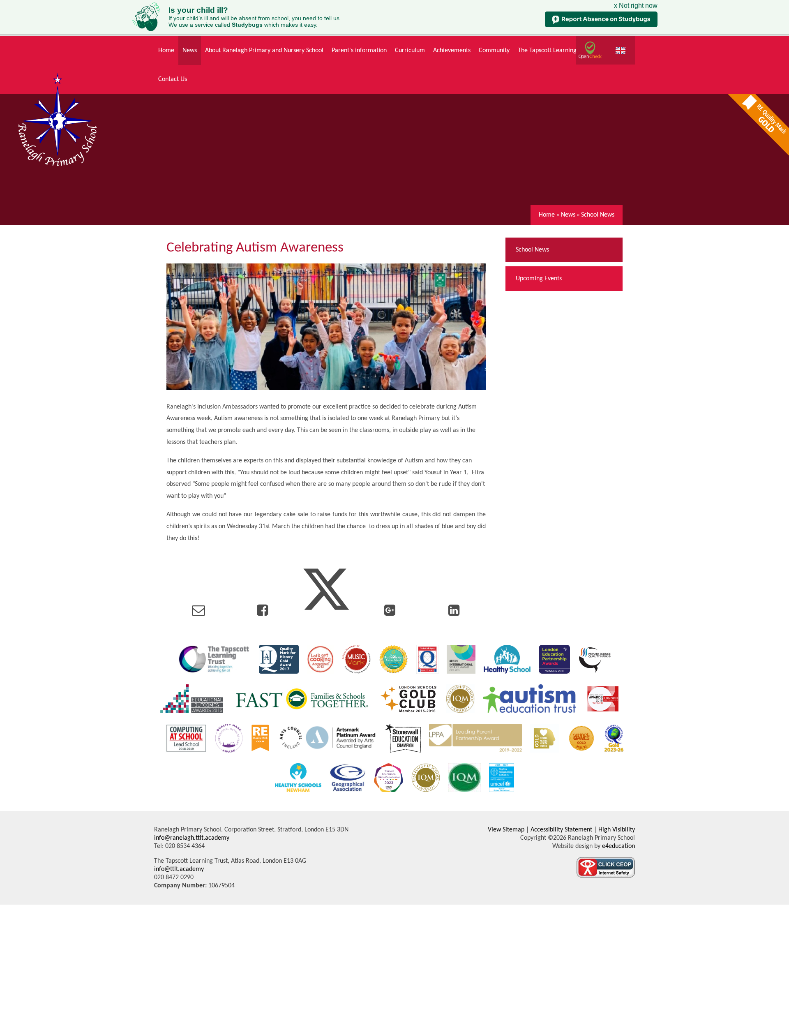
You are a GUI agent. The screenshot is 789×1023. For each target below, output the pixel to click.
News (568, 215)
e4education (617, 846)
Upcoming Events (539, 278)
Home (547, 215)
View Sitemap (506, 830)
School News (597, 215)
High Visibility (616, 830)
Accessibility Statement (561, 830)
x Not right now (636, 5)
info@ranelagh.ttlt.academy (191, 838)
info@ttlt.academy (179, 869)
